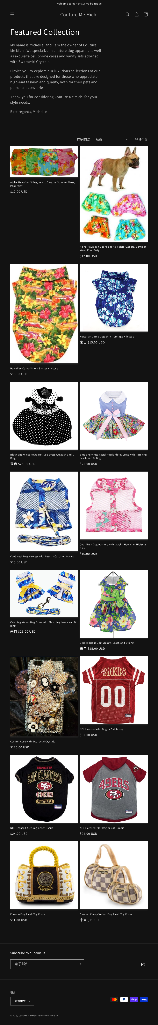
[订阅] (79, 964)
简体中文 (20, 1001)
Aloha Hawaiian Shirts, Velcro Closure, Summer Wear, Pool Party (42, 184)
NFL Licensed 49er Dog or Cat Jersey (101, 729)
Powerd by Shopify (48, 1015)
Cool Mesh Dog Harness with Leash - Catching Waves (42, 556)
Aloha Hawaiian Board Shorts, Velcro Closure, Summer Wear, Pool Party (113, 248)
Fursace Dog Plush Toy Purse (27, 914)
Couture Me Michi (28, 1015)
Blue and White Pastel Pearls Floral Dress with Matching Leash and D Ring (113, 456)
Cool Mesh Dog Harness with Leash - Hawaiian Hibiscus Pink (113, 546)
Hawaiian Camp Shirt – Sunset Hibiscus (34, 368)
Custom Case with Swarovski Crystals (32, 741)
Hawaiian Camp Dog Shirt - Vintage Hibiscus (107, 336)
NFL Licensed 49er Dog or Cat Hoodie (102, 828)
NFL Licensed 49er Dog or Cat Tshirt (31, 828)
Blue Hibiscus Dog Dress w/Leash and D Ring (107, 643)
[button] (12, 14)
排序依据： (84, 139)
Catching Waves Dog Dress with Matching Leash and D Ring (43, 624)
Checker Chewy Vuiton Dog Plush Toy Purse (106, 914)
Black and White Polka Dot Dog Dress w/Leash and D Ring (42, 456)
